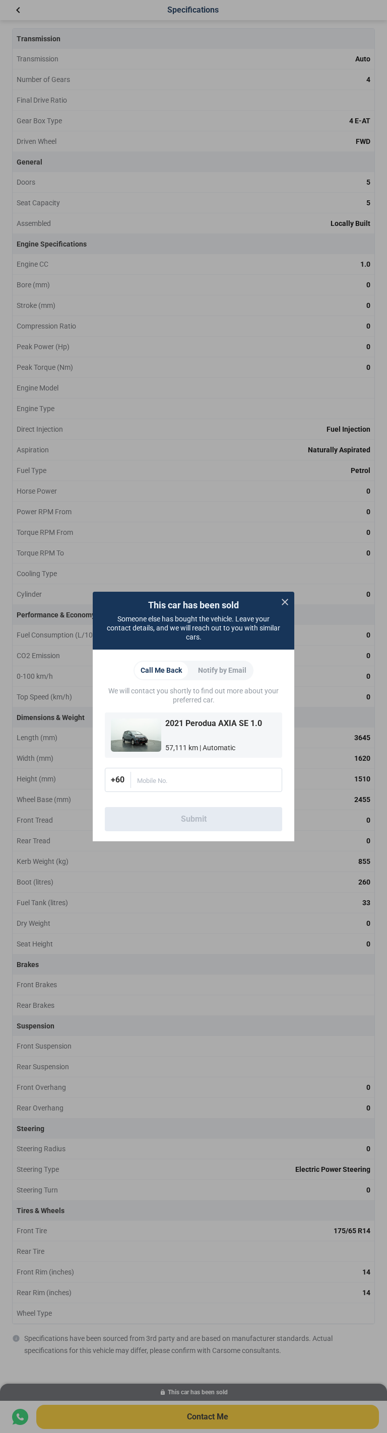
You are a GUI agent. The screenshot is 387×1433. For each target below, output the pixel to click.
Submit (194, 819)
